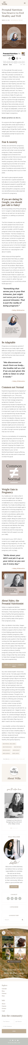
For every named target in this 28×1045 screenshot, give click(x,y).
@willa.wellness (19, 976)
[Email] (18, 1040)
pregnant (16, 750)
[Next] (21, 810)
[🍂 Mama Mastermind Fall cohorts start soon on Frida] (8, 941)
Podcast (4, 993)
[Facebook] (13, 1040)
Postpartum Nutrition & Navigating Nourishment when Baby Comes (14, 822)
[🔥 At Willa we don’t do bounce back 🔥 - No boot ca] (8, 954)
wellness (15, 753)
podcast (20, 20)
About (3, 1004)
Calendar (4, 989)
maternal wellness (9, 743)
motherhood (14, 20)
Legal (3, 1011)
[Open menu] (24, 3)
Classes (4, 1006)
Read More (14, 886)
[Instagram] (10, 1040)
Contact (4, 1008)
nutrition (17, 747)
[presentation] (14, 805)
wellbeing (6, 753)
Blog (3, 991)
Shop (3, 996)
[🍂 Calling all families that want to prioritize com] (20, 954)
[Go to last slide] (7, 810)
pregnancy (6, 750)
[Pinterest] (15, 1040)
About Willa (14, 778)
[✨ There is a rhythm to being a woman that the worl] (20, 941)
